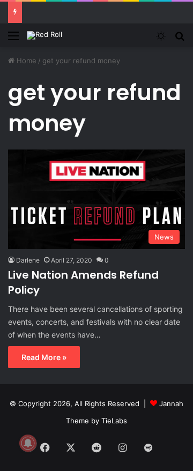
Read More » (43, 357)
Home (25, 60)
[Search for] (179, 39)
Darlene (28, 260)
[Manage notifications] (27, 443)
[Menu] (13, 39)
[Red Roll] (44, 35)
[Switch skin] (160, 39)
